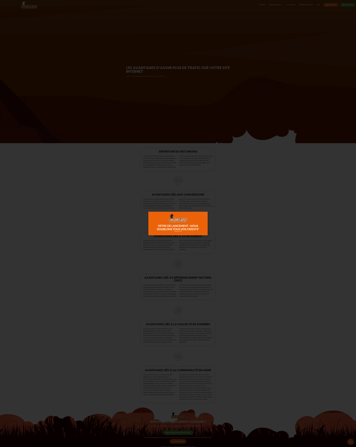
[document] (178, 223)
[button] (205, 214)
